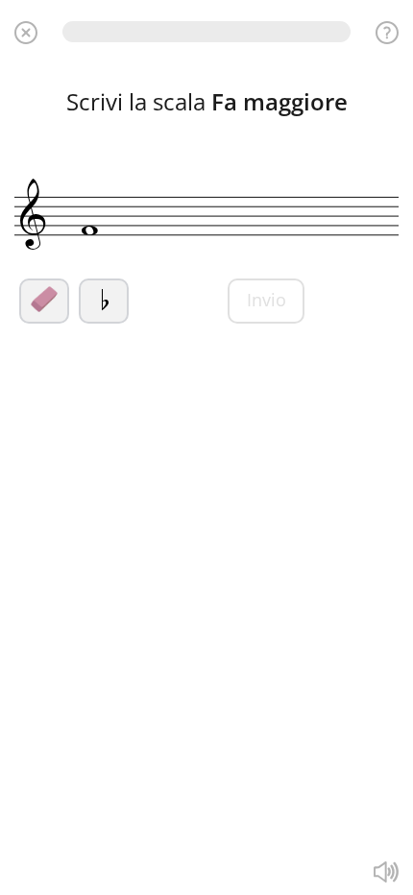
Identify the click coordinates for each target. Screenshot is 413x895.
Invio (266, 299)
